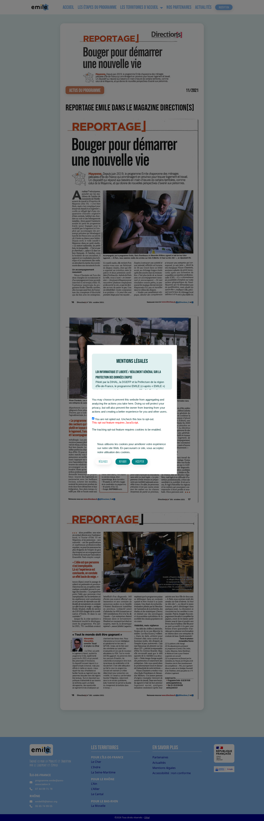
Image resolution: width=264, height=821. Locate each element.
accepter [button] (139, 461)
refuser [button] (122, 461)
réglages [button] (103, 461)
